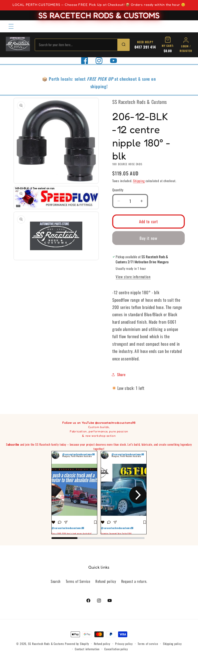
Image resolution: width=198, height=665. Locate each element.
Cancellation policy (116, 649)
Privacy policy (124, 644)
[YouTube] (113, 60)
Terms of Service (78, 581)
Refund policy (105, 581)
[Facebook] (84, 60)
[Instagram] (99, 60)
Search (56, 581)
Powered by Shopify (77, 644)
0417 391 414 (145, 47)
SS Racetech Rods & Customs (46, 644)
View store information (133, 276)
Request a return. (134, 581)
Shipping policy (172, 644)
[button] (11, 26)
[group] (74, 492)
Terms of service (148, 644)
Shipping (139, 180)
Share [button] (121, 374)
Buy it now (148, 238)
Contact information (87, 649)
